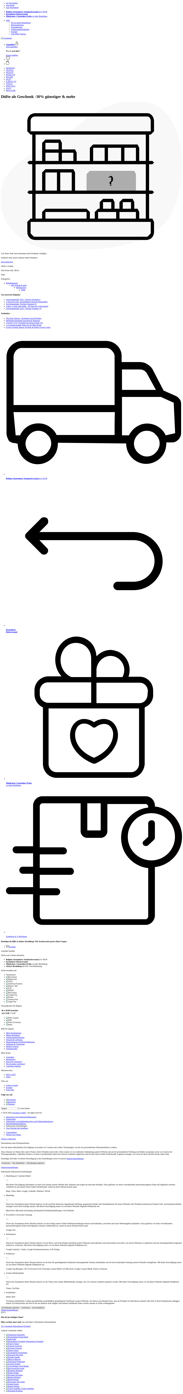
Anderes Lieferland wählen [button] (11, 1330)
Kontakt (14, 32)
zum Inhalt (10, 5)
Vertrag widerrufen (8, 1139)
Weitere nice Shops (13, 1135)
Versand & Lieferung (14, 1040)
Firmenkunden (11, 1049)
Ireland (16, 1386)
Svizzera (18, 1348)
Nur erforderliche (18, 1163)
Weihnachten (21, 288)
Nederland (21, 1362)
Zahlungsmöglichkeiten (20, 29)
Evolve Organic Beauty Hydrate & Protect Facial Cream (28, 327)
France (16, 1344)
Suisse (15, 1350)
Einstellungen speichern (10, 1308)
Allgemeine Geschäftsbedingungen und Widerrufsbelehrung (29, 1121)
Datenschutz (11, 1119)
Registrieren (10, 1059)
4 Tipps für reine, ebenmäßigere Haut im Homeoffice (27, 302)
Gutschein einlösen (13, 1066)
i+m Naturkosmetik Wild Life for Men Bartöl (23, 325)
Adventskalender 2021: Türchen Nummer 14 (23, 308)
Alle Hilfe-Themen (18, 34)
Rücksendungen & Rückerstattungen (20, 1042)
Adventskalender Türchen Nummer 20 (21, 304)
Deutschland (23, 1337)
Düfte (23, 290)
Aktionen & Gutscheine (15, 1044)
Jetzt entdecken (7, 262)
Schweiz (18, 1346)
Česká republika (27, 1389)
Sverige (17, 1364)
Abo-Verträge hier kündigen (17, 1128)
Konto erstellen (12, 55)
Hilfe (8, 20)
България (20, 1368)
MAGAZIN (11, 1075)
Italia (14, 1339)
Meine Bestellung (13, 1035)
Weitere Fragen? (12, 1046)
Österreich (21, 1335)
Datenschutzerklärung (75, 1159)
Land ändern (25, 1108)
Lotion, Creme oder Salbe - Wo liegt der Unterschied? (27, 306)
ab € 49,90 (26, 12)
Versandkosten (16, 27)
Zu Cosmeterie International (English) (16, 1326)
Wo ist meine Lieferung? (15, 1064)
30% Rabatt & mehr (19, 285)
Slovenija (19, 1355)
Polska (16, 1373)
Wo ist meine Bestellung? (21, 23)
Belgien (18, 1377)
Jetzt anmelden (12, 47)
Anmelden (10, 1057)
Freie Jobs (10, 1090)
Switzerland (22, 1353)
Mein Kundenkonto (13, 1033)
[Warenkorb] (94, 63)
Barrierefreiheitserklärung (16, 1124)
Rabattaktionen (12, 283)
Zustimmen (6, 1163)
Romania (19, 1391)
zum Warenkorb (12, 7)
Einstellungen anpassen (35, 1163)
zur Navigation (12, 3)
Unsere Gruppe (12, 1085)
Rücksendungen (17, 25)
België (16, 1380)
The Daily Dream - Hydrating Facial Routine (23, 318)
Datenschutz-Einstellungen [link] (16, 1126)
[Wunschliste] (8, 59)
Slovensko (21, 1382)
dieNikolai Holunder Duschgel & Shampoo (23, 321)
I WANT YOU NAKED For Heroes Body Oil (24, 323)
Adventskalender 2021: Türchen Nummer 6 (23, 300)
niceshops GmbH (19, 1113)
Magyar (18, 1359)
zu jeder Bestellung (26, 16)
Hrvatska (19, 1375)
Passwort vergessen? (14, 1062)
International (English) (35, 1341)
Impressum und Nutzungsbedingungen (21, 1117)
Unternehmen (11, 1132)
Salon (8, 1077)
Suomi (16, 1384)
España (17, 1357)
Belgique (19, 1371)
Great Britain (24, 1366)
